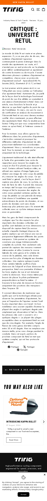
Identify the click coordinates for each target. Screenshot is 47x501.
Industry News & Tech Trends (16, 20)
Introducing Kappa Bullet (21, 421)
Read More (14, 441)
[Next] (43, 421)
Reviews (33, 20)
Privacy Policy (25, 489)
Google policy (37, 489)
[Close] (44, 474)
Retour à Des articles (25, 369)
